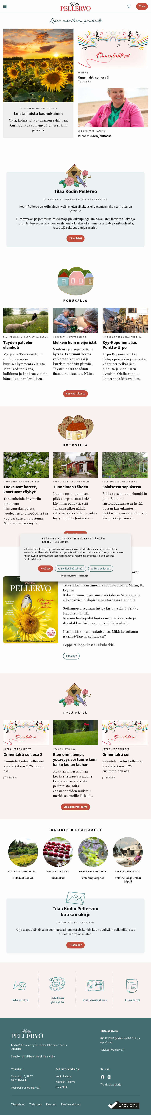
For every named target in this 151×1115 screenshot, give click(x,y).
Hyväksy (45, 569)
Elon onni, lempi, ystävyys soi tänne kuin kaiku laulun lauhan (75, 759)
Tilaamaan (75, 945)
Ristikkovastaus (95, 1000)
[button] (6, 6)
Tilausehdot (18, 1105)
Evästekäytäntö (68, 575)
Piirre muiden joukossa (95, 136)
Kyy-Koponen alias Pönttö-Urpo (120, 345)
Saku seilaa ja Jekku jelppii (128, 879)
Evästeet (51, 1105)
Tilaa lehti (75, 238)
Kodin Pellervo (64, 1076)
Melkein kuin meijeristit (75, 342)
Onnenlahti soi (115, 754)
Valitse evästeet (101, 569)
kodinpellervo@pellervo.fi (25, 1088)
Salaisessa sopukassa (121, 487)
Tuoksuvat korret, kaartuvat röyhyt (20, 490)
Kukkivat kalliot (23, 878)
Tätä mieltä (20, 1000)
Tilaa (142, 6)
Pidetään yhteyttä (57, 1000)
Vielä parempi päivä (75, 807)
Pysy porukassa (75, 394)
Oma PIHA (61, 1087)
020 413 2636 (107, 1038)
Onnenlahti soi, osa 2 (22, 754)
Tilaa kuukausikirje (110, 1085)
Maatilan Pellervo (65, 1082)
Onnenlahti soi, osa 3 (93, 77)
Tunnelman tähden (70, 487)
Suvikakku (58, 878)
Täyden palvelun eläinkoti (18, 345)
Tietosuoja (83, 575)
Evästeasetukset (71, 1105)
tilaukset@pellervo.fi (112, 1050)
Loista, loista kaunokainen (38, 113)
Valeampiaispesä (93, 878)
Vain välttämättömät (70, 569)
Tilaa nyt (71, 656)
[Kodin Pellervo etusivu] (75, 6)
